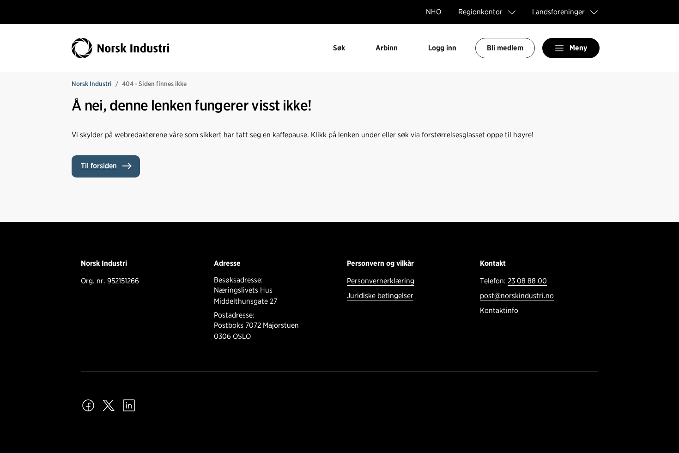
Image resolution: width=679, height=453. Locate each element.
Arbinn (387, 47)
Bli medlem (505, 47)
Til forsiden (99, 165)
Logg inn (442, 47)
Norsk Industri (92, 83)
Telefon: (513, 280)
